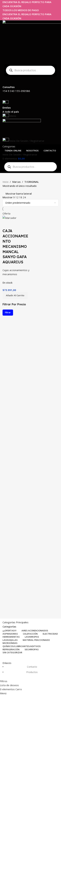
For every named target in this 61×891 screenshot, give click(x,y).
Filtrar (8, 312)
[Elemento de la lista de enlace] (30, 671)
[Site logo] (22, 128)
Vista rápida (7, 224)
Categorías (9, 626)
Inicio (5, 181)
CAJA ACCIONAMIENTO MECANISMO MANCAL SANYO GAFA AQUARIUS (15, 246)
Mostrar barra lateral (19, 193)
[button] (15, 295)
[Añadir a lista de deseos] (16, 224)
